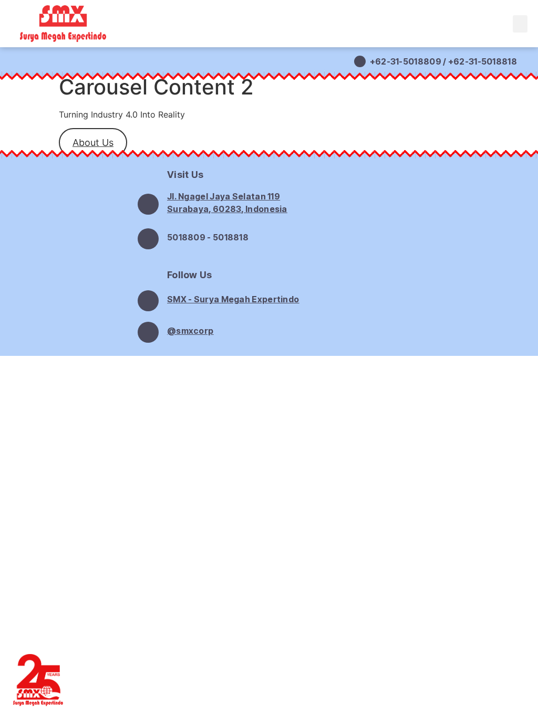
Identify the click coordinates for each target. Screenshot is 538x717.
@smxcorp (190, 330)
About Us (93, 142)
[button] (520, 24)
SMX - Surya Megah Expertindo (233, 299)
